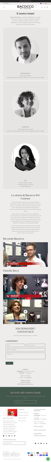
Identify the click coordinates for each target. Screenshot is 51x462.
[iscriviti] (35, 401)
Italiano (15, 454)
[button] (3, 7)
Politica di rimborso (22, 418)
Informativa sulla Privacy (23, 415)
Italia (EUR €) (7, 454)
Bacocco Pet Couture (9, 459)
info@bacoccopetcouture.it (26, 384)
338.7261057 (27, 382)
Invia (9, 363)
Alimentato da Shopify (17, 459)
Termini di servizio (22, 420)
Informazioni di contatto (23, 412)
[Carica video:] (25, 254)
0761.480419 (27, 380)
